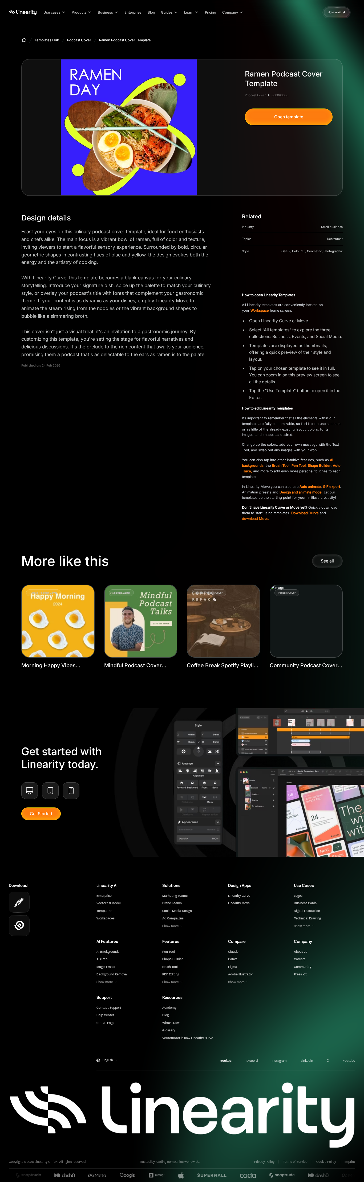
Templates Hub (47, 40)
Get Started (41, 813)
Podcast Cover (79, 40)
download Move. (255, 518)
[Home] (23, 12)
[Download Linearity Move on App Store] (19, 925)
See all (327, 561)
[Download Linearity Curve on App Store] (19, 902)
